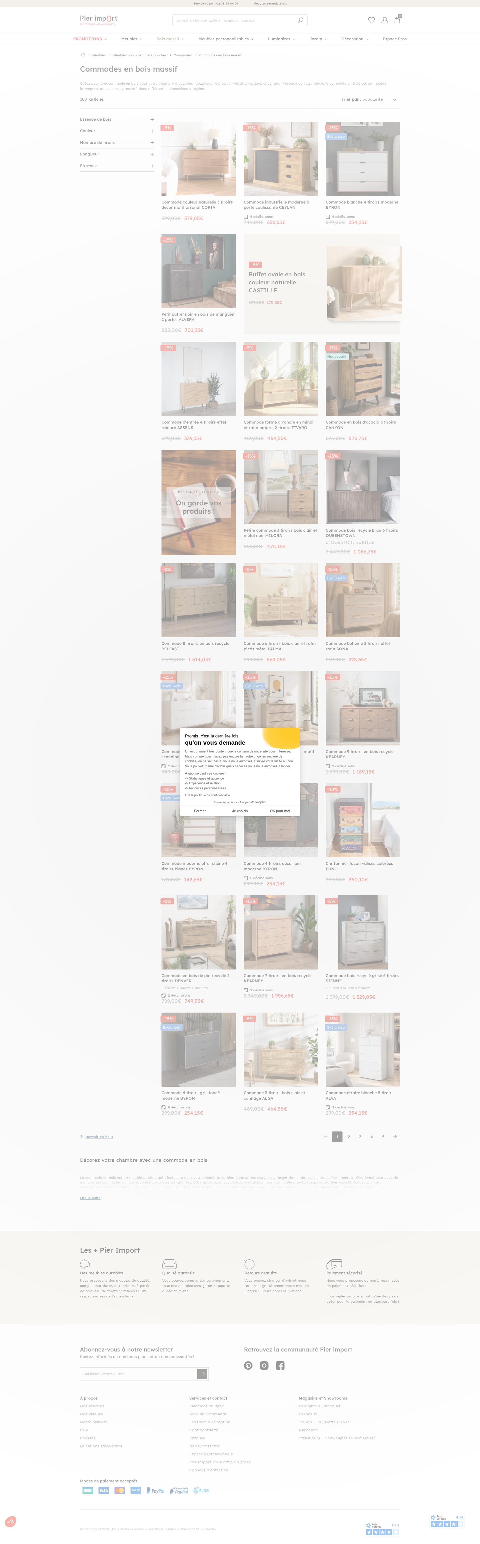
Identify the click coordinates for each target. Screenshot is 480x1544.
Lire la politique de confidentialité (207, 795)
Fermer (200, 811)
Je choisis (240, 811)
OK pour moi (280, 811)
